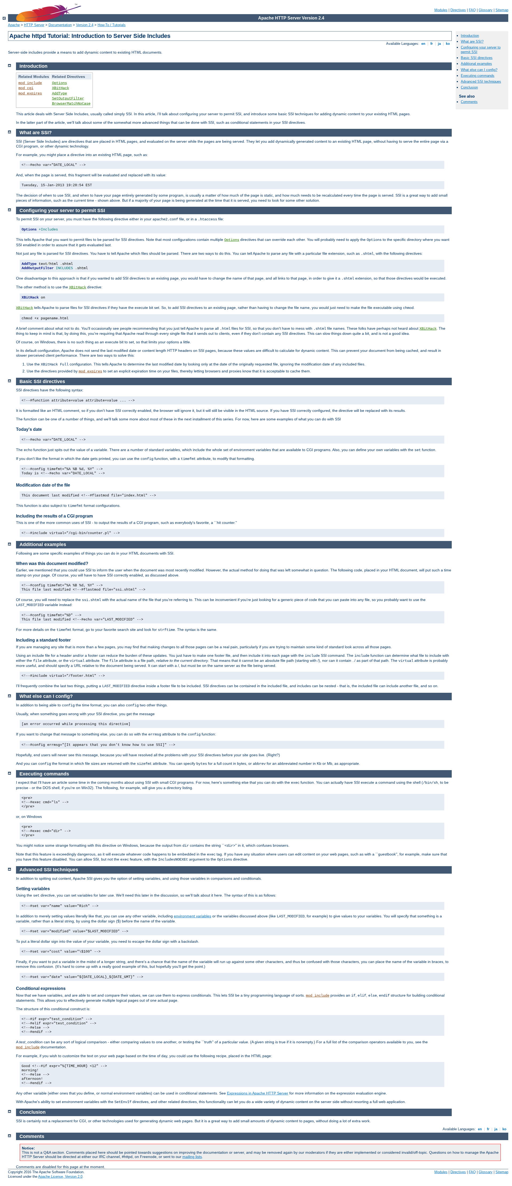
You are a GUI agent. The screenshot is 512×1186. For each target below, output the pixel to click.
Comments (469, 102)
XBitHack (60, 88)
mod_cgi (25, 88)
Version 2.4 (84, 25)
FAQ (472, 10)
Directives (458, 10)
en (423, 44)
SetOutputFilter (68, 98)
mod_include (30, 83)
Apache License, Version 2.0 (60, 1177)
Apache (14, 25)
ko (448, 44)
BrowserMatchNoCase (71, 103)
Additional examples (476, 64)
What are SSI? (472, 41)
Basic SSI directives (477, 58)
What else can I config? (479, 70)
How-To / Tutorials (112, 25)
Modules (440, 10)
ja (439, 44)
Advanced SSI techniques (481, 81)
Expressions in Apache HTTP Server (257, 1093)
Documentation (60, 25)
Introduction (470, 36)
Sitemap (501, 10)
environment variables (192, 916)
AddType (59, 93)
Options (59, 83)
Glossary (486, 10)
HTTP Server (34, 25)
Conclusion (469, 87)
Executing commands (477, 76)
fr (431, 44)
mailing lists (192, 1157)
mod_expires (30, 93)
